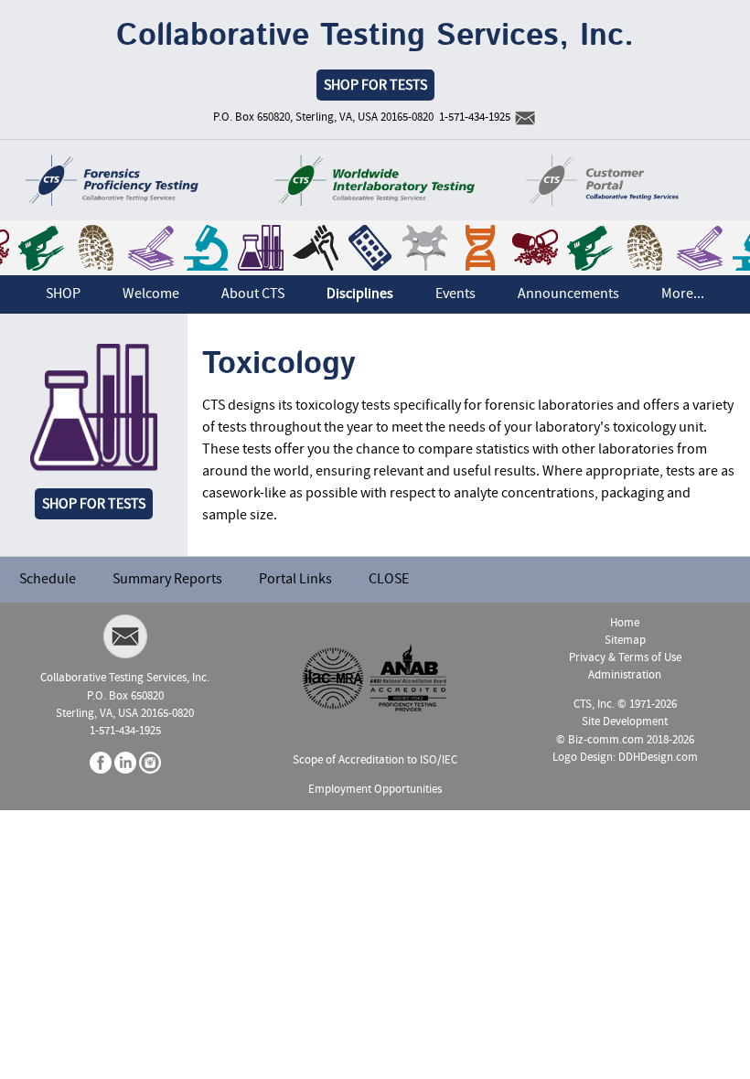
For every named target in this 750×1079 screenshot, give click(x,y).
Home (624, 623)
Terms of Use (649, 658)
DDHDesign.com (658, 758)
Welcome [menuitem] (151, 294)
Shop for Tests (93, 504)
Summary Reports (167, 579)
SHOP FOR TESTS (375, 86)
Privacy (587, 658)
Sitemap (625, 640)
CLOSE (389, 579)
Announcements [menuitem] (568, 294)
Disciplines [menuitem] (360, 294)
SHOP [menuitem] (63, 294)
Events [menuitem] (455, 294)
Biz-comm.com (606, 740)
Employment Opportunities (375, 790)
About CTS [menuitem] (252, 294)
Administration (624, 675)
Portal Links (295, 579)
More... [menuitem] (682, 294)
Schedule (47, 579)
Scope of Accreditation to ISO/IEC (375, 760)
